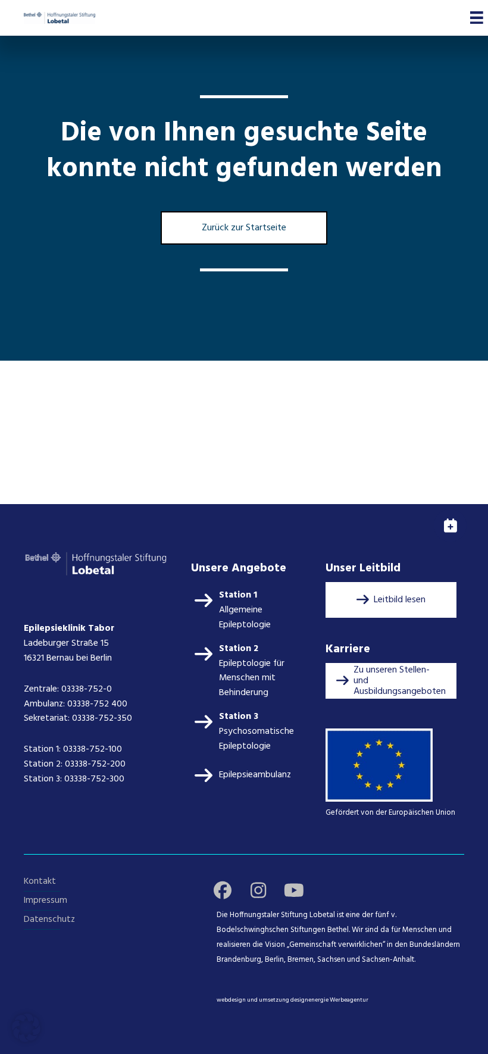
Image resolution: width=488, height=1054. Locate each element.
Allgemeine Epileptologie (245, 617)
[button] (391, 600)
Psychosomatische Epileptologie (256, 738)
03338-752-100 (92, 749)
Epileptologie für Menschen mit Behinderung (251, 678)
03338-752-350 (102, 718)
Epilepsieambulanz (255, 775)
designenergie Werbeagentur (329, 1000)
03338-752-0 (86, 689)
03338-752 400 (97, 704)
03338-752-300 (94, 779)
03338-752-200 (96, 764)
